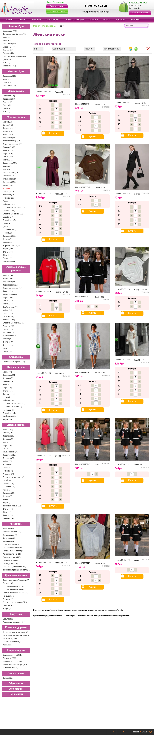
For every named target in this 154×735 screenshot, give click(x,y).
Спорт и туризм (16, 673)
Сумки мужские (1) (10, 560)
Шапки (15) (7, 499)
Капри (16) (7, 166)
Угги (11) (6, 63)
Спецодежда (16, 357)
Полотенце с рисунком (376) (15, 602)
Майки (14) (7, 310)
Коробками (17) (9, 66)
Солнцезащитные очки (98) (14, 567)
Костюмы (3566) (9, 160)
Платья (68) (7, 468)
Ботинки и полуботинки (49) (14, 34)
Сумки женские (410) (12, 557)
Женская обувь (16, 26)
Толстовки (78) (9, 487)
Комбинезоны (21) (10, 307)
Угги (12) (6, 112)
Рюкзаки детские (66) (12, 554)
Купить (53, 133)
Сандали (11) (8, 53)
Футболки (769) (9, 336)
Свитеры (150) (9, 211)
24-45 (97, 465)
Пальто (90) (7, 201)
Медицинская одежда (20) (14, 362)
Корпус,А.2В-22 (101, 563)
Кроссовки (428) (10, 76)
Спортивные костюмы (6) (13, 477)
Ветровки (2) (8, 378)
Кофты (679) (8, 154)
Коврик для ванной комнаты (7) (16, 580)
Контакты (135, 20)
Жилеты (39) (8, 515)
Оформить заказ (140, 13)
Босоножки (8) (9, 96)
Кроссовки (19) (9, 99)
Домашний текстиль (16, 575)
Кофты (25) (7, 388)
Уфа (107, 12)
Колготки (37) (8, 170)
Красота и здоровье (15, 627)
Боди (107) (7, 122)
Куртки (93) (7, 442)
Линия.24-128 (61, 563)
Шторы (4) (7, 609)
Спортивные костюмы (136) (14, 208)
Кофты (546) (8, 298)
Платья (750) (8, 313)
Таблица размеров (74, 20)
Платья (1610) (8, 192)
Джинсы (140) (8, 518)
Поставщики (52, 20)
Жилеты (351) (8, 150)
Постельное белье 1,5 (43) (14, 586)
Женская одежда (16, 117)
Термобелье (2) (9, 220)
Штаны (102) (8, 509)
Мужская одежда (16, 367)
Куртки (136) (8, 391)
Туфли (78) (7, 60)
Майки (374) (8, 185)
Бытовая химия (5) (10, 668)
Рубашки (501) (9, 204)
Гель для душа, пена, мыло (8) (15, 632)
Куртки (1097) (8, 157)
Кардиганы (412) (10, 294)
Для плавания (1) (10, 535)
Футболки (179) (9, 416)
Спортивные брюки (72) (13, 214)
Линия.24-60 (60, 92)
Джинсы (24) (8, 381)
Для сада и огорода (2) (12, 661)
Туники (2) (7, 490)
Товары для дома (16, 650)
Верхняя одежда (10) (11, 141)
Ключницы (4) (8, 541)
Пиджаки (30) (8, 317)
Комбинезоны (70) (10, 173)
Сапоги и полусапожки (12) (14, 56)
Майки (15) (7, 461)
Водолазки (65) (9, 138)
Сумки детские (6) (10, 564)
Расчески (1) (8, 645)
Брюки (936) (8, 131)
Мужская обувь (16, 71)
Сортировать (58, 49)
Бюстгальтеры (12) (10, 128)
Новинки (36, 20)
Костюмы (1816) (9, 304)
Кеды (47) (7, 41)
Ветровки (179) (9, 195)
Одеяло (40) (8, 583)
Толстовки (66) (9, 410)
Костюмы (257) (9, 449)
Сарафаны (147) (9, 217)
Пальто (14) (7, 352)
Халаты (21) (7, 242)
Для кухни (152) (9, 658)
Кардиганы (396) (10, 163)
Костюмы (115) (9, 394)
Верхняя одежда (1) (11, 285)
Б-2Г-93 (137, 194)
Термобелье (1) (9, 413)
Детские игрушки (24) (12, 532)
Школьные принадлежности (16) (16, 570)
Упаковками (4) (9, 261)
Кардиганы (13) (9, 455)
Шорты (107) (8, 342)
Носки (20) (7, 189)
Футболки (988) (9, 236)
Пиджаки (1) (8, 471)
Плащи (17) (7, 258)
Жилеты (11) (8, 385)
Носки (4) (7, 397)
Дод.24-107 (99, 297)
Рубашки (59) (8, 400)
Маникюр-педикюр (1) (12, 642)
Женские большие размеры (16, 269)
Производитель (111, 49)
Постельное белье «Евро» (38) (15, 593)
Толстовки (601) (9, 230)
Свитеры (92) (8, 326)
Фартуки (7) (7, 496)
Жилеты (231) (8, 291)
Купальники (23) (9, 179)
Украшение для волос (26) (14, 622)
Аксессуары (16, 524)
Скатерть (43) (8, 605)
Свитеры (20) (8, 484)
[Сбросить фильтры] (148, 49)
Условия (93, 20)
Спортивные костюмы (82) (14, 404)
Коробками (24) (9, 86)
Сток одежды (16, 689)
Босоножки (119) (10, 31)
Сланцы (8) (7, 83)
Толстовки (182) (9, 333)
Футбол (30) (8, 678)
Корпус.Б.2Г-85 (101, 104)
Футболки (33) (9, 493)
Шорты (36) (7, 420)
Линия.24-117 (61, 194)
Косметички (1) (9, 538)
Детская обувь (16, 91)
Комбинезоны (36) (10, 452)
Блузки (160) (8, 125)
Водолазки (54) (9, 282)
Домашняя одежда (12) (12, 288)
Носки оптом (16, 694)
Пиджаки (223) (9, 198)
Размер (88, 49)
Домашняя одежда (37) (12, 144)
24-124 (58, 456)
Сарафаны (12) (9, 480)
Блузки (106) (8, 275)
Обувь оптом (16, 683)
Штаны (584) (8, 252)
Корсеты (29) (8, 176)
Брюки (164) (8, 279)
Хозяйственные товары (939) (15, 665)
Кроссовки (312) (10, 44)
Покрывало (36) (9, 596)
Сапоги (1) (7, 105)
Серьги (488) (8, 619)
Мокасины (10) (9, 47)
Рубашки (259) (9, 320)
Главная (9, 20)
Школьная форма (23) (12, 506)
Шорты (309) (8, 249)
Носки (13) (7, 465)
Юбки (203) (7, 255)
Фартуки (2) (7, 239)
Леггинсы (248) (9, 182)
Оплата (107, 20)
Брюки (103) (8, 430)
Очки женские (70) (11, 545)
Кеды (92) (7, 79)
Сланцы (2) (7, 102)
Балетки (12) (8, 37)
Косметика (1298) (10, 639)
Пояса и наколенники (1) (13, 551)
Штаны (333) (8, 345)
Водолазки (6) (8, 436)
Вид (35, 49)
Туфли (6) (6, 108)
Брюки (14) (7, 372)
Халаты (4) (7, 339)
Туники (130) (8, 329)
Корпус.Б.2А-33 (101, 188)
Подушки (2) (8, 599)
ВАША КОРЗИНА (138, 2)
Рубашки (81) (8, 474)
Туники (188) (8, 227)
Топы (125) (7, 233)
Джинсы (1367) (9, 147)
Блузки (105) (8, 433)
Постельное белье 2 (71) (13, 590)
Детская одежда (16, 425)
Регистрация (59, 2)
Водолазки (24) (9, 375)
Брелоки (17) (8, 529)
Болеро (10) (8, 135)
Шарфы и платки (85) (11, 246)
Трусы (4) (6, 224)
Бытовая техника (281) (12, 655)
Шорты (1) (7, 503)
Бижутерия (16, 614)
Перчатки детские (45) (12, 548)
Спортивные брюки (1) (12, 407)
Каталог (22, 20)
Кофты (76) (7, 446)
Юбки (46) (7, 512)
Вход (49, 2)
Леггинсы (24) (9, 458)
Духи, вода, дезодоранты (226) (16, 635)
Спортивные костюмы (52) (14, 323)
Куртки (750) (8, 301)
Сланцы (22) (8, 50)
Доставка (120, 20)
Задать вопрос (57, 6)
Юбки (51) (7, 348)
